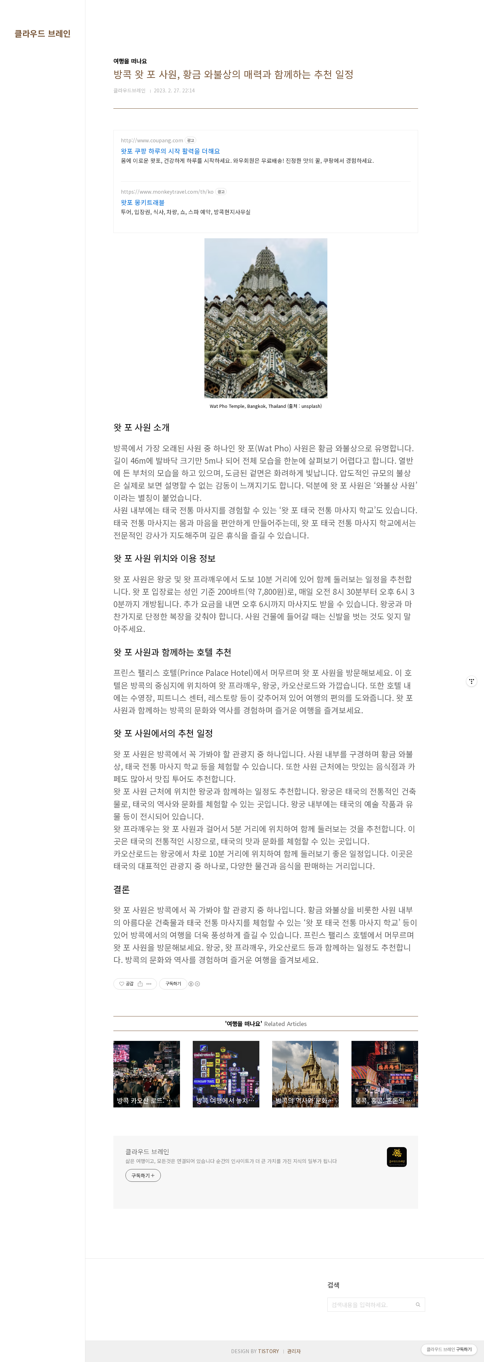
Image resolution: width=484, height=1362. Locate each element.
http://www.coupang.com (152, 140)
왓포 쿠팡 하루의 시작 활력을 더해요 (170, 151)
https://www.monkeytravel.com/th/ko (167, 192)
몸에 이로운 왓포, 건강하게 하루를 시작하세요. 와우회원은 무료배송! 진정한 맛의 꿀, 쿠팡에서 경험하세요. (247, 160)
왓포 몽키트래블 (143, 202)
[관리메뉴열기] (471, 681)
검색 (418, 1304)
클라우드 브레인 (43, 33)
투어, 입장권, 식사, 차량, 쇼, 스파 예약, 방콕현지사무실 (186, 211)
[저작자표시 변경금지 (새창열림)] (193, 984)
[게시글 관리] (149, 984)
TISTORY (268, 1351)
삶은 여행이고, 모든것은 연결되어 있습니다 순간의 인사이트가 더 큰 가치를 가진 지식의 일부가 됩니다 (231, 1160)
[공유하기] (140, 984)
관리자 (294, 1351)
